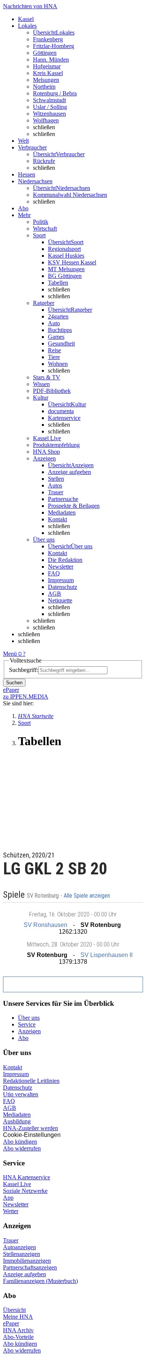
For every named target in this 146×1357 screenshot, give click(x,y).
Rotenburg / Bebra (55, 93)
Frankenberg (48, 39)
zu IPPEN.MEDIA (25, 696)
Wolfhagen (46, 120)
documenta (61, 411)
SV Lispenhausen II (106, 955)
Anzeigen (29, 1031)
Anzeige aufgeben (69, 472)
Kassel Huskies (66, 255)
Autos (55, 485)
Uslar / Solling (50, 107)
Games (56, 337)
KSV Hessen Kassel (72, 262)
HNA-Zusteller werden (30, 1128)
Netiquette (60, 600)
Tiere (54, 357)
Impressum (61, 580)
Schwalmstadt (49, 100)
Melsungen (46, 80)
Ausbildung (17, 1121)
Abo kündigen (20, 1141)
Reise (54, 350)
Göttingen (45, 53)
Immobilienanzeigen (27, 1260)
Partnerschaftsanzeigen (30, 1267)
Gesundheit (61, 343)
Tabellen (58, 282)
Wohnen (58, 364)
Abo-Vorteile (18, 1337)
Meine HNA (18, 1316)
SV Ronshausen (45, 925)
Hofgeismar (47, 66)
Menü (10, 654)
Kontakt (57, 519)
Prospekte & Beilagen (74, 506)
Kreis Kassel (48, 73)
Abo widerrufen (22, 1148)
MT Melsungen (66, 269)
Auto (54, 323)
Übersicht (14, 1310)
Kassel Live (17, 1184)
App (8, 1197)
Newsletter (60, 566)
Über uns (29, 1017)
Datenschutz (62, 587)
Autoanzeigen (19, 1247)
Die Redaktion (65, 560)
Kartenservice (64, 418)
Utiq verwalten (20, 1094)
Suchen (14, 682)
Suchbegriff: (23, 670)
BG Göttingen (65, 276)
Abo (23, 1038)
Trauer (55, 492)
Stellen (56, 478)
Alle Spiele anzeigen (88, 895)
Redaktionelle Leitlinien (31, 1081)
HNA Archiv (18, 1330)
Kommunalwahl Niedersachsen (70, 195)
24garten (58, 316)
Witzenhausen (49, 113)
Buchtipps (60, 330)
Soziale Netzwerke (25, 1191)
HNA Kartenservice (26, 1177)
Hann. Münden (51, 59)
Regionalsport (64, 249)
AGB (54, 593)
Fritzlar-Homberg (53, 46)
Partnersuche (63, 499)
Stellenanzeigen (21, 1254)
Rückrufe (44, 161)
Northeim (44, 86)
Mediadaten (62, 512)
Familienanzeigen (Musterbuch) (40, 1281)
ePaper (11, 1323)
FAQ (54, 573)
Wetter (10, 1211)
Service (27, 1024)
